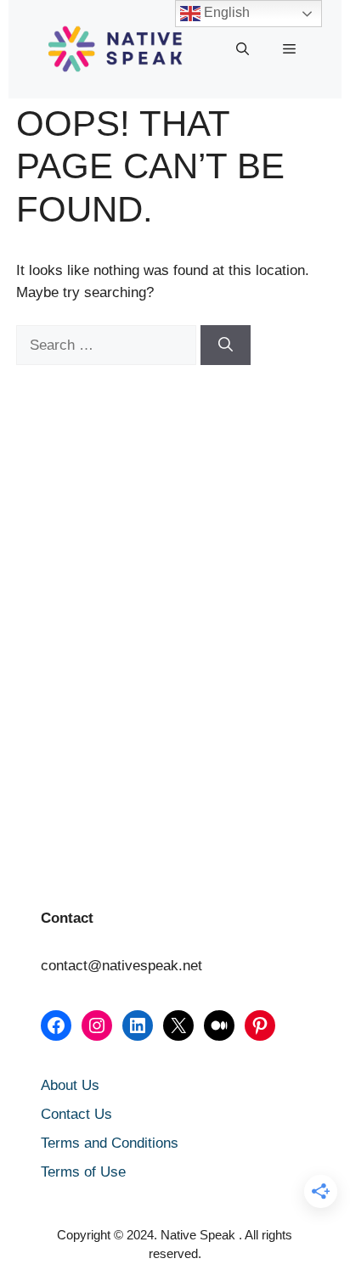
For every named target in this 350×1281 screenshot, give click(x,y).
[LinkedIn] (137, 1025)
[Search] (225, 345)
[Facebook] (56, 1025)
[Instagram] (97, 1025)
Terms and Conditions (109, 1143)
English (225, 12)
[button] (242, 49)
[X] (178, 1025)
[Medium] (219, 1025)
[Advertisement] (101, 493)
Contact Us (76, 1114)
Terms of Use (83, 1172)
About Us (70, 1085)
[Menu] (289, 49)
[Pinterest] (260, 1025)
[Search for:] (108, 345)
